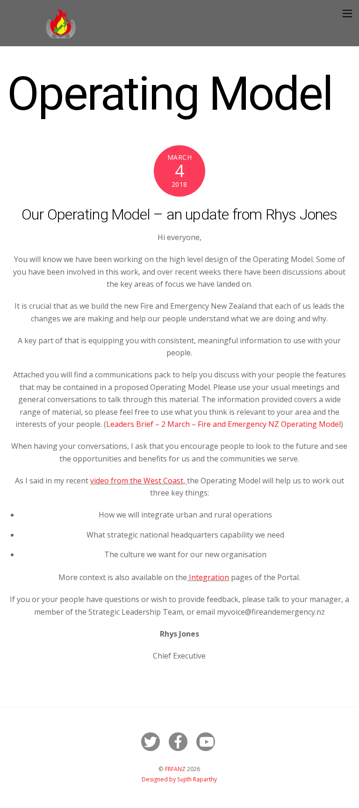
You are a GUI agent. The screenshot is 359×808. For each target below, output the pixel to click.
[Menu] (347, 13)
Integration (209, 577)
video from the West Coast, (138, 480)
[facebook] (180, 741)
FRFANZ (175, 769)
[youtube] (207, 741)
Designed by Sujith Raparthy (179, 779)
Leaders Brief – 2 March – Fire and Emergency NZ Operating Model (223, 424)
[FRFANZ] (61, 36)
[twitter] (152, 741)
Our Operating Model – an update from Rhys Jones (179, 214)
